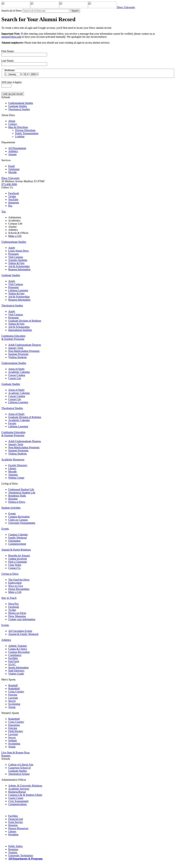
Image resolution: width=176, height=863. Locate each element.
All (17, 148)
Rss (10, 205)
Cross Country (16, 691)
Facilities (13, 658)
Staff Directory (16, 670)
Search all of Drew (11, 10)
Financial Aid (15, 819)
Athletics (13, 151)
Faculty (12, 423)
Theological (19, 109)
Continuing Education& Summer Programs (13, 337)
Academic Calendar (19, 372)
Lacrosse (13, 697)
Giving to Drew (10, 573)
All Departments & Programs (25, 858)
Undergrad (20, 103)
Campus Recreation (19, 516)
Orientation (14, 540)
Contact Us (14, 567)
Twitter (12, 196)
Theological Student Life (21, 492)
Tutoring (13, 474)
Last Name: (7, 60)
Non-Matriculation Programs (23, 351)
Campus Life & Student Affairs (25, 794)
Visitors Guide (16, 673)
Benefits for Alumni (19, 555)
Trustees (12, 852)
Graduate (17, 106)
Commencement (17, 543)
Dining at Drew (16, 501)
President (13, 834)
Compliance (14, 655)
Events (12, 513)
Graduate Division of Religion (24, 320)
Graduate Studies (10, 275)
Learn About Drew (18, 250)
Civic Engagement (18, 801)
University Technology (20, 855)
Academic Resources (12, 459)
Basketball (14, 688)
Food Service (15, 822)
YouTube (13, 199)
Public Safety (15, 846)
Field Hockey (15, 731)
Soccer (12, 700)
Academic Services (18, 788)
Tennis (11, 707)
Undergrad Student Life (21, 489)
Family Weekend (17, 537)
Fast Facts (13, 661)
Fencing (12, 694)
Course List (14, 378)
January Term (15, 347)
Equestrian (14, 725)
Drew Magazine (17, 616)
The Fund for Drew (19, 579)
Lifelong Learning (18, 290)
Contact (12, 124)
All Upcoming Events (20, 631)
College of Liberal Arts (20, 764)
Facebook (13, 193)
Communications (17, 804)
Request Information (19, 269)
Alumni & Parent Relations (16, 549)
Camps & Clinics (17, 648)
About (11, 120)
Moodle (12, 172)
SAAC (12, 664)
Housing (13, 498)
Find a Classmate (17, 561)
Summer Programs (18, 354)
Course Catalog (16, 375)
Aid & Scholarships (19, 266)
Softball (12, 740)
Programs (13, 253)
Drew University (10, 178)
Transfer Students (17, 260)
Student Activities (10, 507)
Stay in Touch (8, 597)
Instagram (13, 202)
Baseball (13, 685)
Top (3, 211)
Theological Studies (12, 305)
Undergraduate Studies (13, 241)
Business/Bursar (17, 791)
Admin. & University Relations (25, 785)
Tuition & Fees (16, 263)
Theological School (18, 773)
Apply (11, 247)
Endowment (14, 582)
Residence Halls (17, 495)
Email (11, 166)
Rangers (5, 755)
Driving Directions (25, 130)
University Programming (21, 522)
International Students (20, 330)
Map (18, 127)
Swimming (14, 704)
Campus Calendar (18, 534)
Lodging (19, 136)
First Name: (7, 51)
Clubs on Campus (18, 519)
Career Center (15, 798)
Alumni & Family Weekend (23, 634)
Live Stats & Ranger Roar (15, 752)
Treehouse (13, 169)
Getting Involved (17, 558)
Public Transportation (26, 133)
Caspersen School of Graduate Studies (19, 769)
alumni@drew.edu (11, 36)
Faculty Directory (17, 465)
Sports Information (18, 667)
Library (12, 468)
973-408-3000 (9, 184)
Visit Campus (15, 257)
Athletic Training (17, 645)
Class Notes (14, 564)
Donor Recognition (18, 589)
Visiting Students (17, 357)
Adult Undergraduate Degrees (24, 344)
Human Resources (18, 828)
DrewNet (13, 603)
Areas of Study (16, 368)
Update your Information (21, 619)
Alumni (12, 154)
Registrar (13, 849)
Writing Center (16, 477)
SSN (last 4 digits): (11, 82)
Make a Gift (14, 236)
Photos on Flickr (17, 613)
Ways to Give (15, 585)
